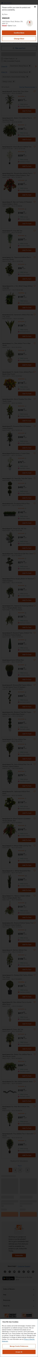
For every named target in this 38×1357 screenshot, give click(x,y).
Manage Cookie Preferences (19, 1346)
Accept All (19, 1352)
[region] (19, 1338)
